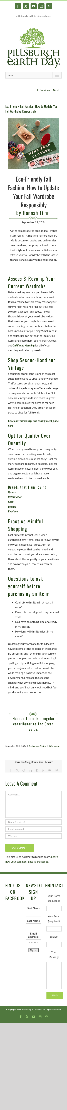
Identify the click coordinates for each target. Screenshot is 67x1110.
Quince (12, 492)
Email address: (33, 935)
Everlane (13, 511)
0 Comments (54, 746)
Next (56, 90)
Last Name (33, 920)
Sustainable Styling (37, 746)
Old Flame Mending (23, 345)
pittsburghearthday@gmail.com (33, 15)
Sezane (12, 506)
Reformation (15, 496)
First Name (33, 908)
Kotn (11, 501)
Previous (44, 90)
